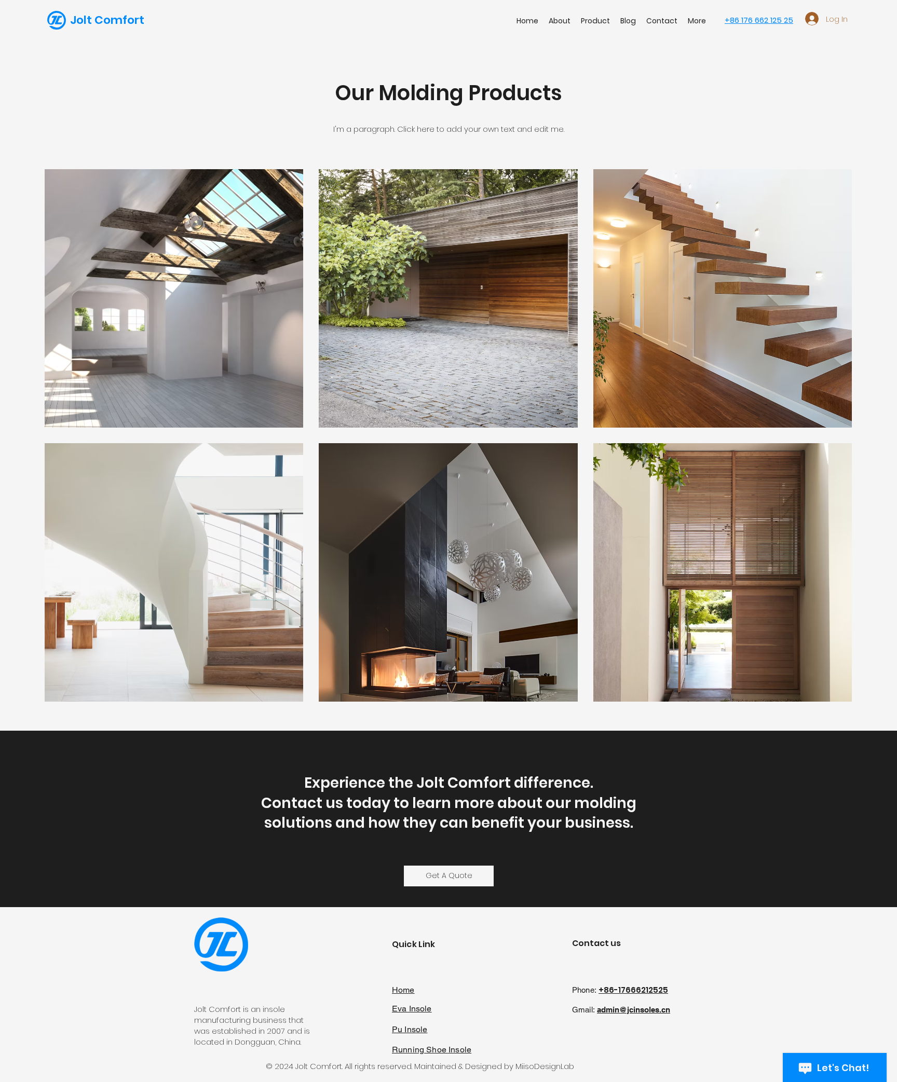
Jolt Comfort (107, 20)
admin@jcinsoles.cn (633, 1009)
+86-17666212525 (633, 989)
